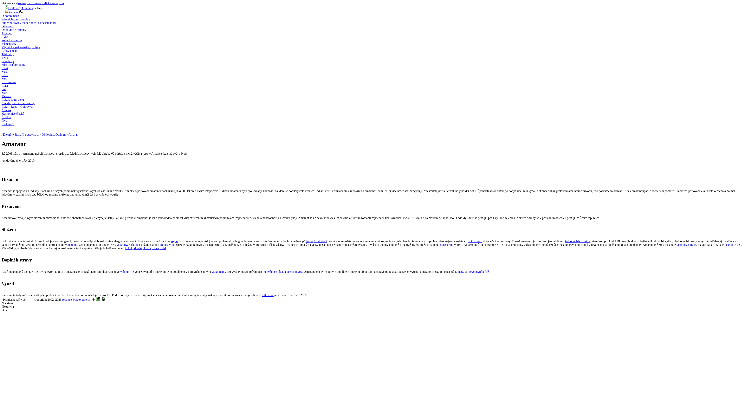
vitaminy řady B (686, 244)
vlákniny (122, 244)
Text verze (33, 3)
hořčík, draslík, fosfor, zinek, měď (145, 248)
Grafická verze (49, 3)
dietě (460, 271)
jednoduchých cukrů (577, 241)
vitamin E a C (732, 244)
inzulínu (72, 244)
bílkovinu (268, 295)
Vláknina (134, 244)
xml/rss (22, 3)
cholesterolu (167, 244)
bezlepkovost (295, 271)
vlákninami (218, 271)
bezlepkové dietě (316, 241)
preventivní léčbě (478, 271)
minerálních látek (273, 271)
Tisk (61, 3)
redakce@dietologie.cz (76, 299)
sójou (174, 241)
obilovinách (475, 241)
